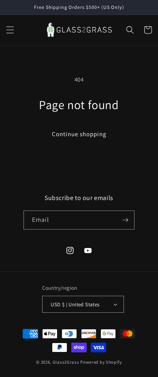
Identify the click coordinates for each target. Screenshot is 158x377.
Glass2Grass (66, 362)
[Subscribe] (125, 220)
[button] (10, 30)
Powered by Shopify (101, 362)
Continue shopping (79, 134)
